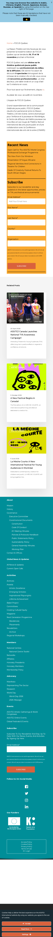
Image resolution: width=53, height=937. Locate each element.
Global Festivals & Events (17, 721)
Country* (11, 229)
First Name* (13, 207)
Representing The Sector (17, 685)
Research (11, 689)
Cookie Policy (26, 844)
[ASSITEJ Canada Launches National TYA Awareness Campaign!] (26, 326)
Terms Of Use (26, 849)
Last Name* (13, 218)
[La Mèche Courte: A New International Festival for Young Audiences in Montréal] (26, 458)
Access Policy (26, 842)
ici (43, 90)
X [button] (51, 2)
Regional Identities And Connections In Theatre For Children (24, 165)
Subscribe (12, 728)
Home (9, 43)
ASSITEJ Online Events (16, 718)
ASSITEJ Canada (18, 296)
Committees (12, 606)
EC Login (26, 851)
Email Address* (14, 197)
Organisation (13, 239)
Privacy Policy (26, 846)
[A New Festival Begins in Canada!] (26, 393)
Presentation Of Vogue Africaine (21, 160)
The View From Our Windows (20, 156)
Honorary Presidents (15, 662)
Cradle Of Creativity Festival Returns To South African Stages (24, 171)
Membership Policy (15, 670)
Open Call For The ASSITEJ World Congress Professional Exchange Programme (26, 151)
